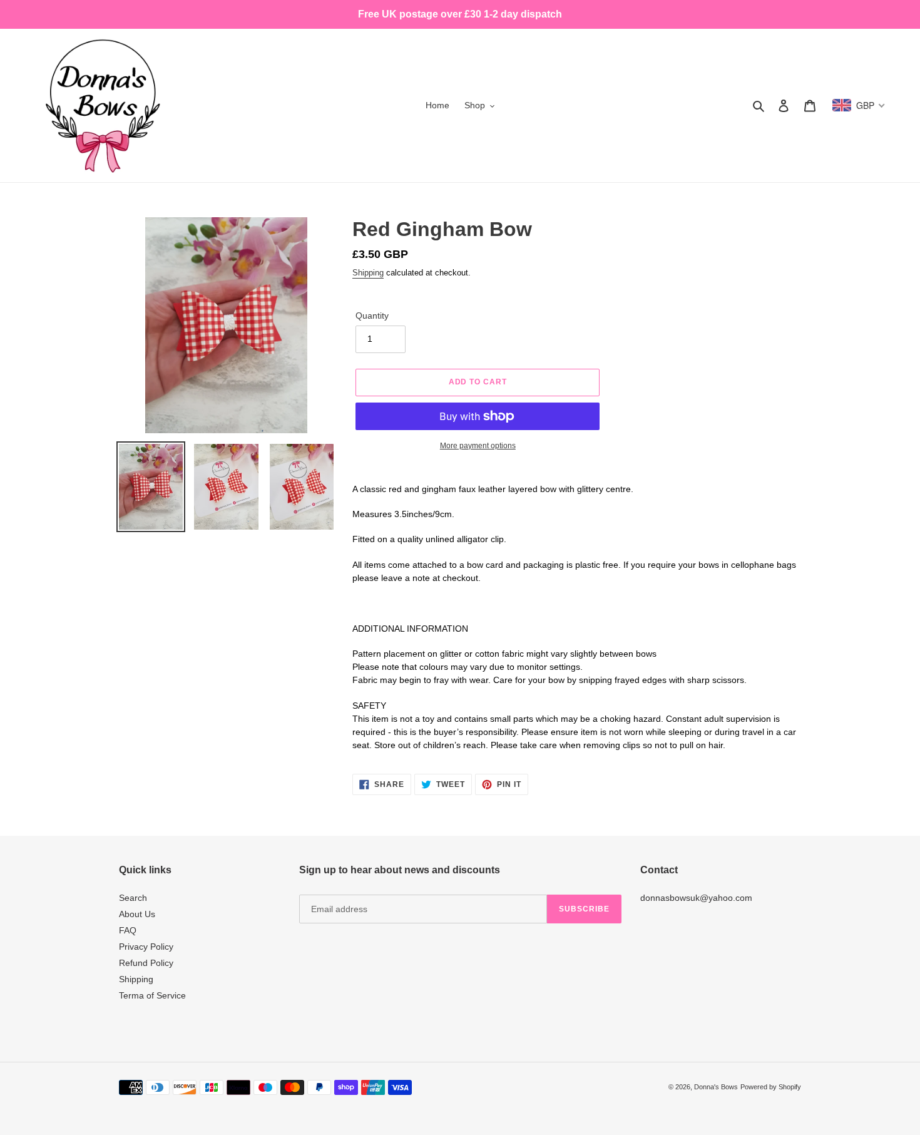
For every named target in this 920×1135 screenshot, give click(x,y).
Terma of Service (152, 995)
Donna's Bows (716, 1087)
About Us (137, 914)
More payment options (478, 445)
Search (133, 898)
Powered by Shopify (770, 1087)
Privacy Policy (146, 947)
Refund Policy (146, 963)
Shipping (368, 272)
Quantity (372, 316)
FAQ (127, 930)
